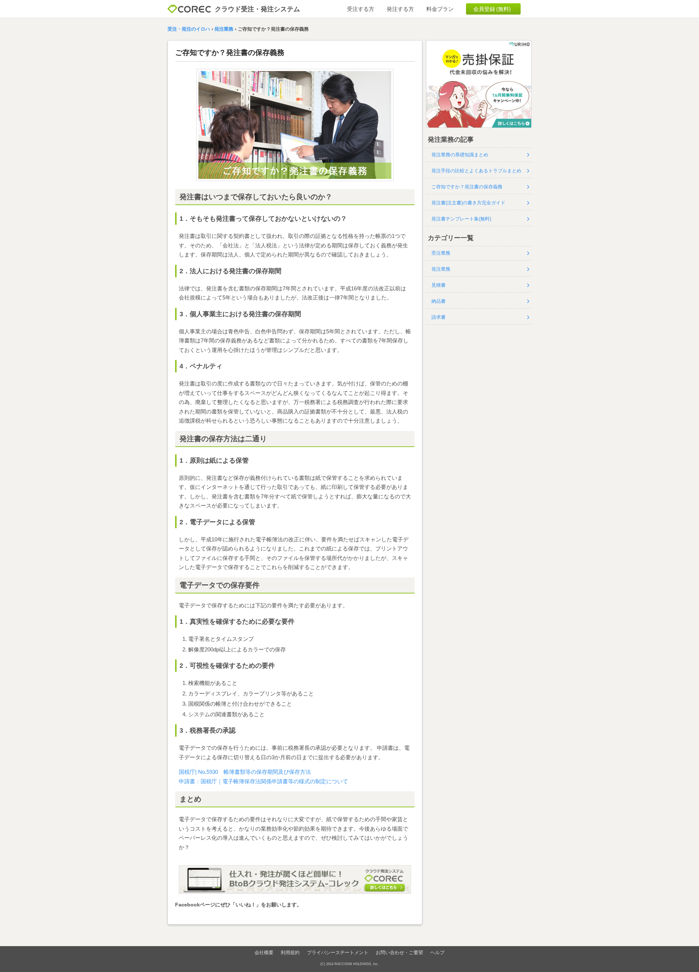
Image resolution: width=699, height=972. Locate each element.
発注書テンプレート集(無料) (461, 219)
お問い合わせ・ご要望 (399, 952)
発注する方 (400, 9)
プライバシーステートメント (337, 952)
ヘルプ (437, 952)
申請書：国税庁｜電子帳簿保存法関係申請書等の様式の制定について (263, 781)
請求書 (438, 317)
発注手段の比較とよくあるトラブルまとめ (476, 170)
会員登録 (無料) (492, 9)
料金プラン (440, 9)
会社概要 (263, 952)
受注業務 (440, 253)
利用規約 (290, 952)
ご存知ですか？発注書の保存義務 (466, 186)
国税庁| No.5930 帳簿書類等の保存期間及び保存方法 (245, 772)
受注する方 (360, 9)
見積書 (438, 285)
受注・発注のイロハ (188, 29)
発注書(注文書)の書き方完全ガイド (468, 202)
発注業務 (223, 29)
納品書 (438, 301)
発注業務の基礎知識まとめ (459, 154)
